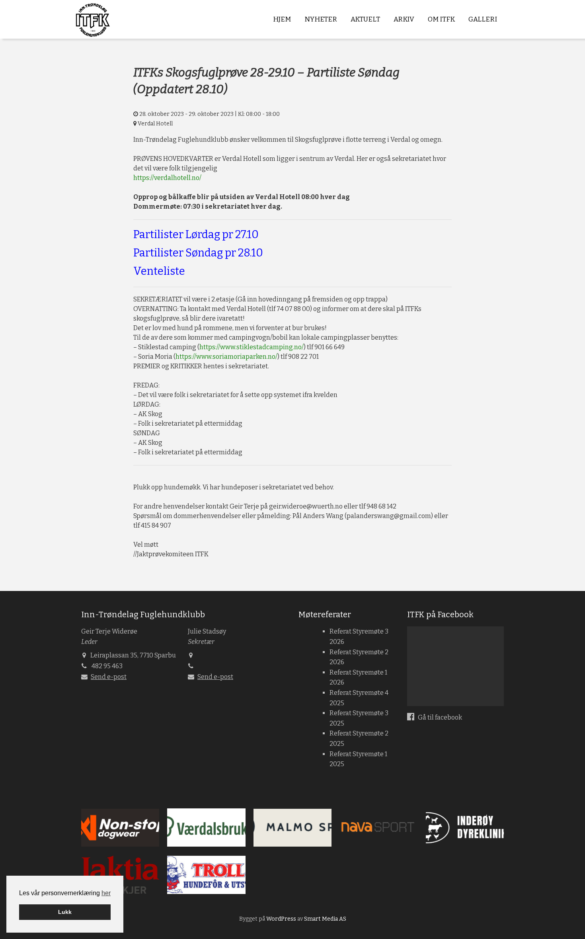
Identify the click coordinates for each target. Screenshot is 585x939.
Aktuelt (365, 19)
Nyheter (320, 19)
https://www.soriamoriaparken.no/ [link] (226, 356)
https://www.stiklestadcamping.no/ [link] (251, 347)
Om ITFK (441, 19)
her (106, 893)
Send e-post (109, 677)
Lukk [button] (65, 912)
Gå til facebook (439, 717)
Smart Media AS (325, 919)
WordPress (281, 919)
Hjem (282, 19)
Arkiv (404, 19)
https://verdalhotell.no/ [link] (167, 178)
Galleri (482, 19)
